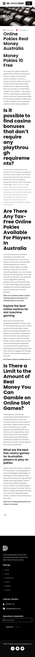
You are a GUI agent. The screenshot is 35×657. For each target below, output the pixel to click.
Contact (7, 590)
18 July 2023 (9, 30)
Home (7, 570)
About (7, 574)
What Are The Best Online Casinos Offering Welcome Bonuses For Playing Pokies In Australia (16, 298)
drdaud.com (27, 644)
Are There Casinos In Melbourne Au (17, 359)
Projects (8, 586)
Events (7, 582)
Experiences (9, 578)
